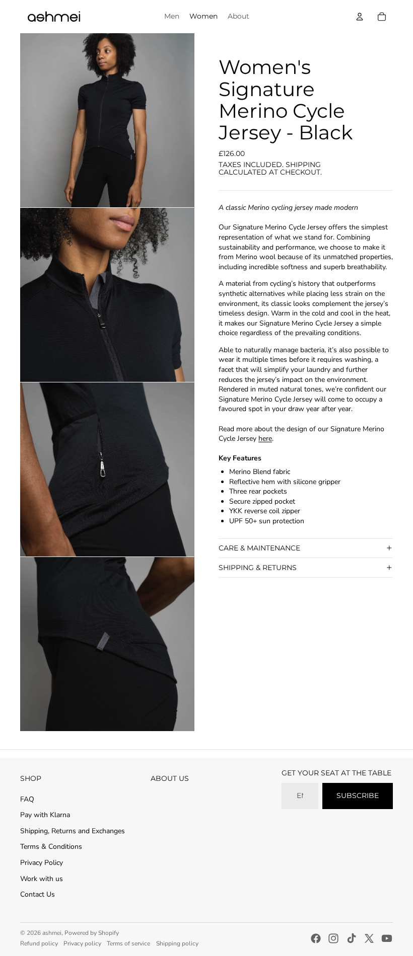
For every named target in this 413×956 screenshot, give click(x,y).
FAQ (27, 799)
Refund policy (39, 943)
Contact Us (37, 894)
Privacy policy (82, 943)
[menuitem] (171, 17)
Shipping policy (177, 943)
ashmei (51, 933)
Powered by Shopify (91, 933)
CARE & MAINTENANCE (259, 547)
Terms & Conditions (51, 846)
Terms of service (128, 943)
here (265, 438)
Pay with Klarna (45, 815)
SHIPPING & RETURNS (258, 567)
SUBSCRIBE (357, 795)
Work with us (41, 879)
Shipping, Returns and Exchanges (72, 831)
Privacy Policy (41, 862)
